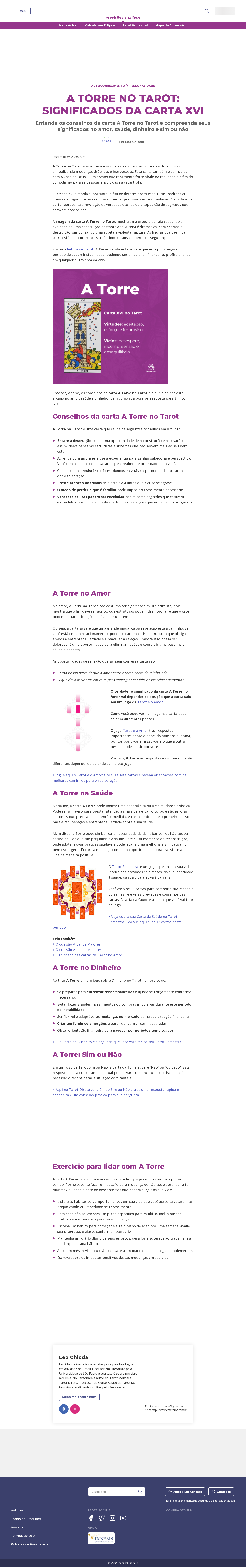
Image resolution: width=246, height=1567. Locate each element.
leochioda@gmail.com (171, 1406)
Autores (17, 1510)
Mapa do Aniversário (171, 25)
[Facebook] (91, 1518)
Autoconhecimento (108, 85)
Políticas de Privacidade (29, 1544)
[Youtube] (123, 1518)
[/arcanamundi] (64, 1409)
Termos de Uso (23, 1536)
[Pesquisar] (206, 11)
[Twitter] (102, 1518)
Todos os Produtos (26, 1519)
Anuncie (17, 1527)
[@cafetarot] (75, 1409)
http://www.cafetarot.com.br (169, 1410)
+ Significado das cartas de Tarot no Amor (87, 955)
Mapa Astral (68, 25)
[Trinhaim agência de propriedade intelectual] (101, 1543)
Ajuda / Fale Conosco (187, 1492)
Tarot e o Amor (150, 702)
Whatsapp (224, 1492)
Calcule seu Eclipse (100, 25)
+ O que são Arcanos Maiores (77, 944)
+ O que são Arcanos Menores (77, 949)
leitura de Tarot (80, 249)
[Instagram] (112, 1518)
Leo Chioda (134, 142)
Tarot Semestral (135, 25)
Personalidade (142, 85)
